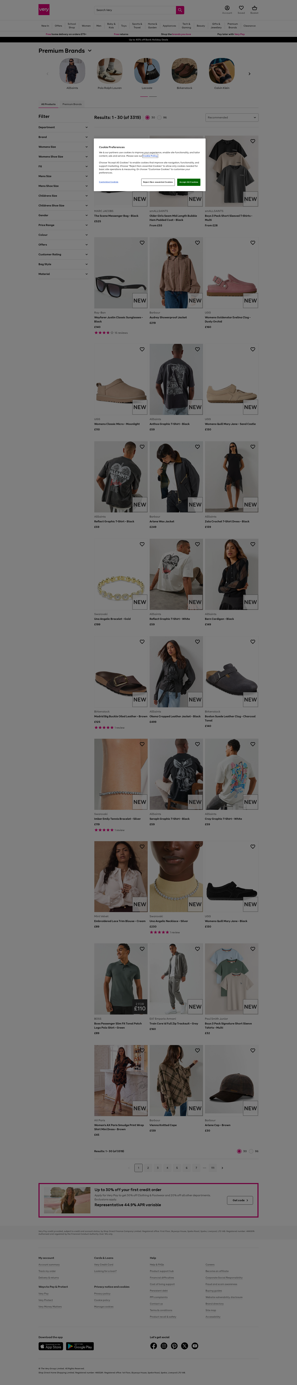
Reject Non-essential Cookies (158, 182)
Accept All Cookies (188, 182)
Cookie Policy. (150, 156)
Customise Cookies (108, 182)
